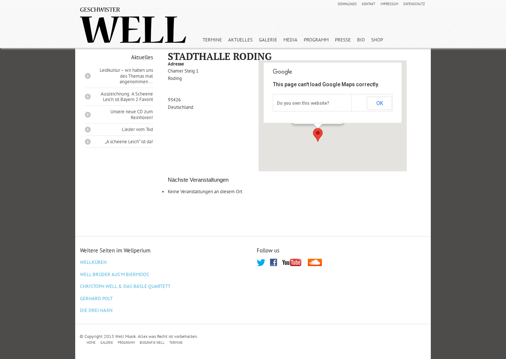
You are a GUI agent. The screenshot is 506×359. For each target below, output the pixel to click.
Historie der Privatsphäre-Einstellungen (315, 343)
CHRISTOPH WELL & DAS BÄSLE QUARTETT (125, 286)
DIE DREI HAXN (96, 310)
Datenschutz (414, 4)
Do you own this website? (303, 103)
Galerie (268, 40)
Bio (361, 40)
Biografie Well (152, 342)
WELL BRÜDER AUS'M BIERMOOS (114, 274)
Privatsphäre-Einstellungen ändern (226, 343)
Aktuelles (240, 40)
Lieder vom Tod (137, 129)
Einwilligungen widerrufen (395, 343)
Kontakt (368, 4)
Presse (343, 40)
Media (290, 40)
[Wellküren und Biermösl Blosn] (133, 25)
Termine (212, 40)
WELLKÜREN (93, 262)
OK (379, 103)
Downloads (347, 4)
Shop (377, 40)
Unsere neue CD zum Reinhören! (131, 114)
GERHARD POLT (96, 298)
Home (91, 342)
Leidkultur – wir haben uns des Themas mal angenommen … (126, 76)
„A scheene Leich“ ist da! (129, 141)
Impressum (389, 4)
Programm (316, 40)
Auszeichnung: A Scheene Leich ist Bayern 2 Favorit (127, 97)
